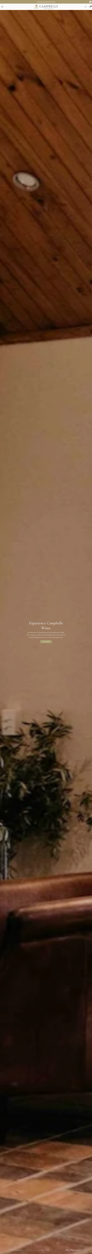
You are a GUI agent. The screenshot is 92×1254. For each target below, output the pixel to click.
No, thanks (60, 642)
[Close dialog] (72, 609)
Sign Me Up (60, 636)
